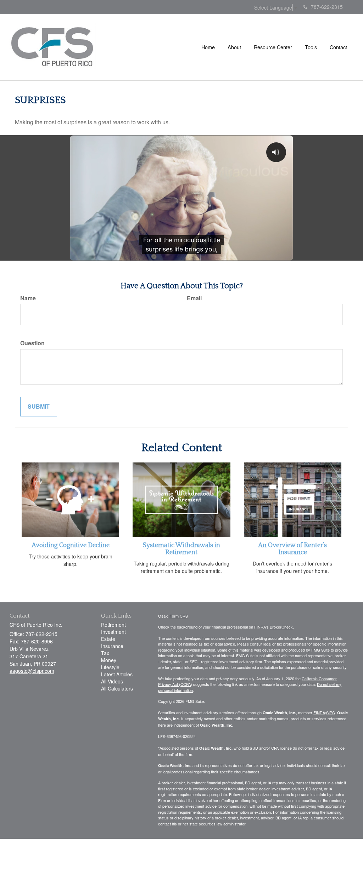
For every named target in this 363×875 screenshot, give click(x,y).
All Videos (112, 681)
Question (32, 343)
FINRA (319, 712)
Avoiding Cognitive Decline (71, 545)
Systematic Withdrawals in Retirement (181, 549)
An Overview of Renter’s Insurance (292, 549)
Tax (105, 653)
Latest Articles (117, 674)
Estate (108, 638)
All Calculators (117, 688)
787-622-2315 (327, 6)
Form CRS (178, 616)
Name (28, 298)
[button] (234, 47)
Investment (113, 631)
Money (108, 660)
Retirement (113, 624)
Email (194, 298)
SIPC (330, 712)
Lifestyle (110, 667)
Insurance (112, 645)
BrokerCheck (281, 627)
